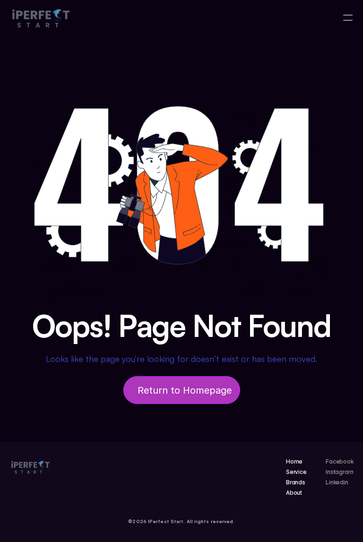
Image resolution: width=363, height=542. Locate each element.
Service (296, 471)
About (294, 492)
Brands (295, 482)
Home (294, 461)
